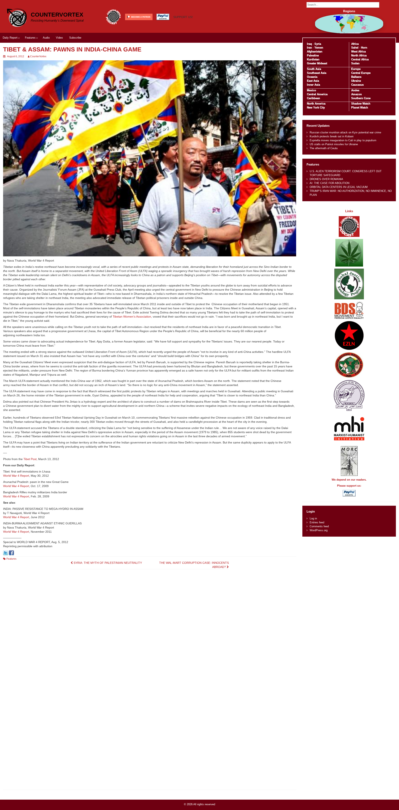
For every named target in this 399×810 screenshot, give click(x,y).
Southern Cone (361, 98)
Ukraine (356, 80)
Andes (355, 90)
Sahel (354, 47)
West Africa (358, 51)
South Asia (314, 69)
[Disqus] (149, 629)
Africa (355, 43)
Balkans (356, 76)
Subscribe (75, 37)
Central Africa (360, 59)
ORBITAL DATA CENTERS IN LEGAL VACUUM (339, 187)
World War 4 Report (16, 475)
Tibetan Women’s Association (132, 316)
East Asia (313, 80)
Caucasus (357, 84)
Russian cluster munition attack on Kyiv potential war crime (345, 132)
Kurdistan (313, 59)
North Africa (359, 55)
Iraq (309, 43)
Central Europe (361, 72)
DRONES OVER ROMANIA (326, 179)
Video (59, 37)
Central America (317, 94)
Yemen (318, 47)
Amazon (356, 94)
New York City (316, 107)
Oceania (312, 76)
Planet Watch (359, 107)
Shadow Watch (360, 103)
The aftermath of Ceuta (323, 148)
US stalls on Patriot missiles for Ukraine (334, 144)
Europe (356, 69)
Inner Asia (313, 84)
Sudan (355, 63)
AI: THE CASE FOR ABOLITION (329, 183)
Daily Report (10, 37)
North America (316, 103)
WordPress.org (319, 530)
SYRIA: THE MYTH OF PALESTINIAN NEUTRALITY (107, 562)
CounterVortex (57, 14)
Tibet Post (30, 459)
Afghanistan (314, 51)
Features (30, 37)
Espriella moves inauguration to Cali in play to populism (343, 140)
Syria (317, 43)
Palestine (313, 55)
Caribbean (313, 98)
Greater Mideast (317, 63)
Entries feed (317, 522)
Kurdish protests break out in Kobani (331, 136)
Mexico (311, 90)
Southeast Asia (316, 72)
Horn (364, 47)
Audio (46, 37)
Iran (309, 47)
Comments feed (319, 526)
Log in (313, 518)
